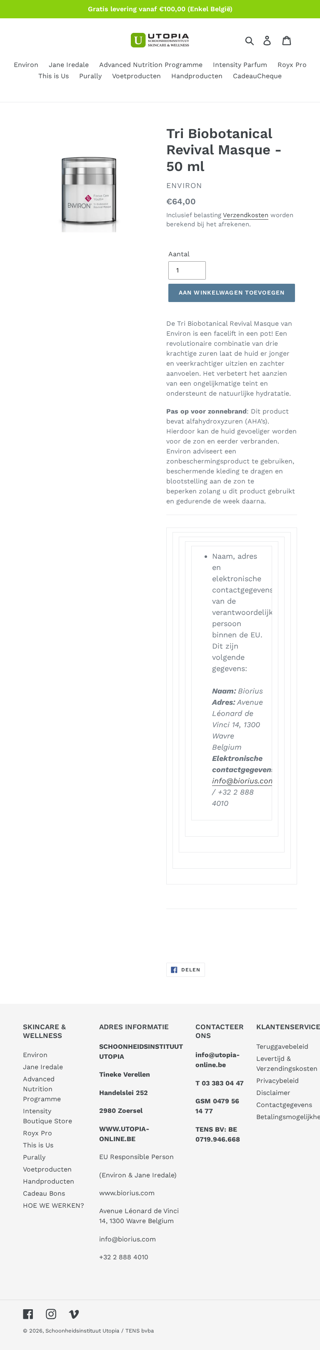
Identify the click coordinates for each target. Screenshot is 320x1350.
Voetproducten (47, 1169)
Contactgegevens (284, 1105)
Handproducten (48, 1181)
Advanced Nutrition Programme (42, 1089)
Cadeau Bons (44, 1193)
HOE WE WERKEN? (53, 1205)
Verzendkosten (245, 215)
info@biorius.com (243, 780)
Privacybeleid (277, 1081)
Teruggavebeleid (282, 1046)
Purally (34, 1157)
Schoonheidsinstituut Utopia (82, 1331)
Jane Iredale (43, 1067)
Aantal (179, 254)
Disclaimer (273, 1093)
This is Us (38, 1145)
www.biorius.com (127, 1193)
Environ (35, 1055)
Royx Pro (37, 1133)
